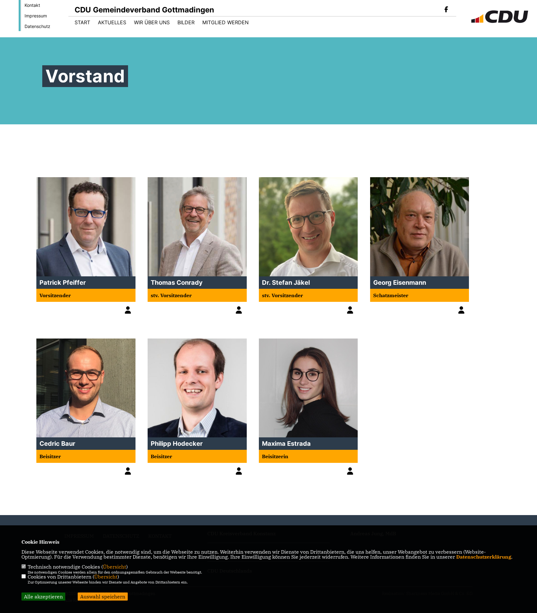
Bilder (186, 22)
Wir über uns (152, 22)
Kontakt (32, 5)
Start (82, 22)
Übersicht (114, 567)
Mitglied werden (225, 22)
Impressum (36, 15)
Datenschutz (37, 26)
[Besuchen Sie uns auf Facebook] (446, 10)
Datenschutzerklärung (483, 557)
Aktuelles (112, 22)
